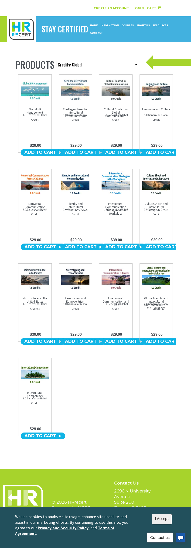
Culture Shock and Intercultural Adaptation (156, 207)
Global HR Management (35, 111)
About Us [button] (143, 25)
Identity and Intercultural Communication (75, 207)
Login (139, 8)
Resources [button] (160, 25)
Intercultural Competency (35, 394)
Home (94, 25)
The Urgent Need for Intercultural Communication (75, 112)
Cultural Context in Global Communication (116, 112)
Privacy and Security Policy (63, 528)
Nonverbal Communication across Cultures (34, 207)
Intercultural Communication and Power (115, 301)
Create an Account (111, 8)
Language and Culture (156, 109)
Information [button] (110, 25)
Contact (96, 33)
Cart (152, 8)
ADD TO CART (40, 152)
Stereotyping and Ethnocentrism (75, 300)
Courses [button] (128, 25)
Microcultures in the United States (35, 300)
